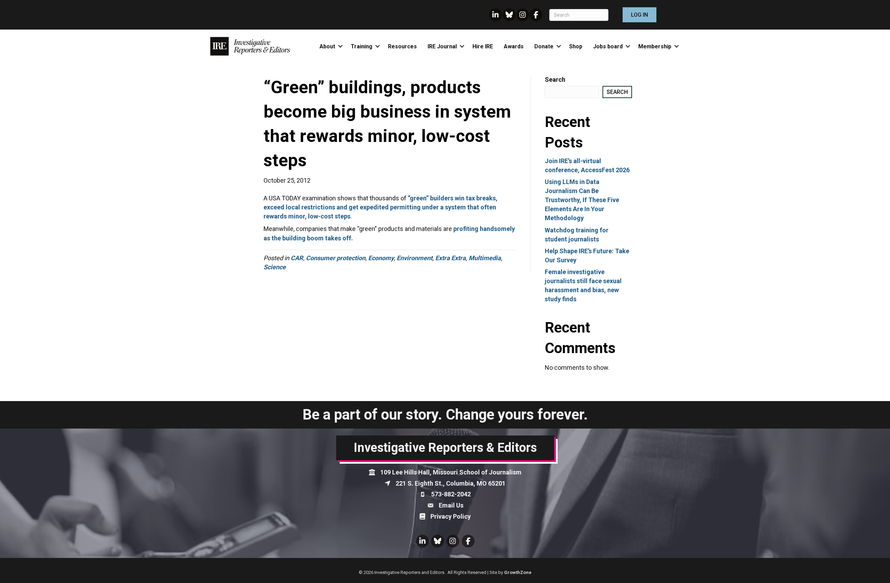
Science (275, 267)
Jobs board (608, 46)
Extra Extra (450, 258)
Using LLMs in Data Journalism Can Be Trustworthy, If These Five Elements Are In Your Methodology (582, 200)
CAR (297, 258)
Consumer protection (335, 258)
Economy (381, 258)
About (327, 46)
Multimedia (485, 258)
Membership (654, 46)
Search (555, 79)
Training (361, 46)
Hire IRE (482, 46)
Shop (575, 46)
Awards (514, 46)
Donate (543, 46)
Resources (402, 46)
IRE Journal (442, 46)
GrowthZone (518, 572)
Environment (414, 258)
